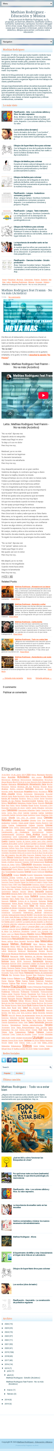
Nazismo (12, 959)
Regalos (35, 1001)
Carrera (26, 813)
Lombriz (37, 929)
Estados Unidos (8, 878)
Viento (35, 1046)
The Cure (14, 1030)
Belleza (4, 803)
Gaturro (15, 891)
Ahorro (9, 782)
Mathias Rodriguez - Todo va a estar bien (31, 639)
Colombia (40, 825)
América (13, 787)
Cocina (11, 825)
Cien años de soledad (25, 818)
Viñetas (42, 1046)
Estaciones (38, 875)
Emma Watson (17, 869)
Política (12, 983)
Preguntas (37, 987)
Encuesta (20, 872)
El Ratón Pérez (32, 867)
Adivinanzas (6, 780)
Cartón (12, 815)
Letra (9, 282)
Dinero (37, 857)
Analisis (5, 789)
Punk (38, 994)
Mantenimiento (7, 939)
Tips (50, 1030)
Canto (38, 810)
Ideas (31, 905)
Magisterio (46, 933)
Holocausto (6, 903)
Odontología (26, 964)
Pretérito (4, 989)
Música (31, 282)
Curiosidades (41, 844)
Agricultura (48, 780)
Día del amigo (47, 853)
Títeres (4, 1032)
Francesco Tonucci (38, 885)
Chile (50, 815)
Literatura (25, 929)
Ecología (48, 862)
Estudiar (49, 878)
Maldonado (33, 936)
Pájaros (24, 968)
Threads (34, 1030)
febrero (10, 1394)
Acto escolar (37, 777)
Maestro (30, 934)
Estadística (48, 875)
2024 (7, 1332)
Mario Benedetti (20, 941)
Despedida (13, 853)
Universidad (27, 1038)
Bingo (34, 803)
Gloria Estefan (42, 894)
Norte (44, 959)
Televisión (48, 1022)
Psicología (32, 994)
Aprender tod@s (7, 792)
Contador (49, 832)
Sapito (43, 1008)
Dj (35, 860)
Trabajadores (20, 1032)
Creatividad (47, 837)
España (23, 875)
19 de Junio (16, 775)
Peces (21, 973)
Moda (46, 949)
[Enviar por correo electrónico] (2, 576)
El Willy (49, 867)
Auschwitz (21, 796)
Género (30, 891)
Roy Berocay (48, 1005)
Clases (32, 823)
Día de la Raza (37, 853)
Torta (11, 1032)
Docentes (48, 860)
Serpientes (41, 1013)
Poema (25, 981)
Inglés (39, 910)
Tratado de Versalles (23, 1034)
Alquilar (49, 784)
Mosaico (49, 951)
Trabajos (40, 1032)
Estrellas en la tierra (25, 878)
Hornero (42, 903)
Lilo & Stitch (48, 927)
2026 (28, 774)
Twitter (12, 1038)
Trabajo (31, 1032)
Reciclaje (11, 998)
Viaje (16, 1043)
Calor (4, 810)
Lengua (5, 926)
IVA (3, 917)
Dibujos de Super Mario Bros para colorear (32, 145)
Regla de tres (6, 1003)
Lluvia (32, 929)
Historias (42, 901)
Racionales (42, 996)
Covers (33, 836)
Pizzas (22, 978)
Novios (12, 961)
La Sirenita (5, 924)
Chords (12, 818)
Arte (50, 791)
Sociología (30, 1018)
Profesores (25, 992)
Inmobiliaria (6, 913)
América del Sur (24, 787)
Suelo (23, 1020)
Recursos (27, 998)
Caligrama (48, 808)
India (50, 908)
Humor (14, 906)
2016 (7, 1364)
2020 (7, 1348)
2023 (7, 1336)
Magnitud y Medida (19, 936)
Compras (42, 827)
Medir (18, 947)
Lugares (33, 931)
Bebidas (40, 801)
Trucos (34, 1034)
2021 (7, 1344)
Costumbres (23, 837)
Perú (34, 975)
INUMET (30, 915)
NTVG (19, 961)
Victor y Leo (31, 1043)
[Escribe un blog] (5, 576)
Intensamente (14, 915)
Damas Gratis (13, 846)
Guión (26, 896)
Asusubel (49, 794)
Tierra (45, 1030)
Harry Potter (15, 899)
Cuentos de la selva (9, 844)
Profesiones (15, 992)
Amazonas (5, 787)
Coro (50, 834)
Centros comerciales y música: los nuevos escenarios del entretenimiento (31, 1222)
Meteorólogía (11, 949)
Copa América (33, 834)
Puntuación (20, 996)
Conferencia (31, 830)
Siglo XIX (12, 1015)
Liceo (42, 927)
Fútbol (44, 887)
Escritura (48, 871)
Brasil (30, 805)
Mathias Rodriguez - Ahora (24, 1237)
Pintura (17, 978)
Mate (37, 941)
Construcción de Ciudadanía (15, 832)
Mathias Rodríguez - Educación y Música (28, 14)
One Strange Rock (43, 964)
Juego (18, 919)
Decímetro (5, 848)
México (20, 949)
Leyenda (31, 926)
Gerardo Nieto (16, 894)
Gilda (34, 894)
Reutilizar (40, 1003)
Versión (4, 1043)
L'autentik (18, 922)
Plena (18, 981)
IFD (37, 906)
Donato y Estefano (8, 862)
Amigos (20, 280)
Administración (26, 780)
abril (9, 1375)
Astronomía (39, 794)
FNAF (15, 885)
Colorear (48, 825)
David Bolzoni (40, 846)
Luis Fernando (43, 931)
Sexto (5, 1015)
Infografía (31, 910)
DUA (31, 862)
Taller (26, 1022)
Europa (16, 880)
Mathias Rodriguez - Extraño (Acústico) (23, 1378)
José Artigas (14, 917)
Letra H (24, 927)
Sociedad (21, 1018)
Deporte (34, 848)
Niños (39, 959)
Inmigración (48, 910)
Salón (19, 1008)
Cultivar (20, 844)
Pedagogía (29, 972)
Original (49, 966)
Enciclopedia (11, 872)
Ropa (41, 1005)
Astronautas (28, 794)
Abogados (48, 775)
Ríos (3, 1005)
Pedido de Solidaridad (43, 973)
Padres (18, 968)
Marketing (30, 941)
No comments (14, 297)
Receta (4, 998)
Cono (40, 830)
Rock (29, 1005)
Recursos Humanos (39, 999)
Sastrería (49, 1008)
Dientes (26, 857)
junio (9, 1371)
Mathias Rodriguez (19, 282)
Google (8, 896)
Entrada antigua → (44, 678)
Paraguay (10, 970)
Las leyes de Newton (33, 924)
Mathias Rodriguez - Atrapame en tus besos (32, 587)
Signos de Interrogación (44, 1015)
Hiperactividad (37, 899)
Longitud (45, 929)
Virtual (4, 1049)
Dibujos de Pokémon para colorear (29, 227)
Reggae (41, 1001)
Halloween (5, 899)
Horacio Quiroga (31, 903)
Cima (39, 820)
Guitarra (44, 280)
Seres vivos (16, 1013)
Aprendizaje (18, 791)
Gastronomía (6, 892)
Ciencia (39, 818)
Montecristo (12, 951)
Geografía (39, 891)
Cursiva (49, 844)
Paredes (24, 970)
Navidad (5, 959)
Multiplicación (34, 954)
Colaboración (21, 825)
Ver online (35, 1040)
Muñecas (43, 954)
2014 (7, 1400)
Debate (49, 846)
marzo (10, 1390)
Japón (6, 917)
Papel (46, 968)
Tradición (49, 1032)
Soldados (49, 1018)
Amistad (44, 787)
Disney (21, 860)
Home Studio (17, 903)
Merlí (44, 947)
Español (30, 875)
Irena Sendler (38, 915)
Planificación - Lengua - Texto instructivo (31, 211)
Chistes (4, 818)
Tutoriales (48, 1034)
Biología (48, 803)
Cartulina (19, 815)
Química (33, 996)
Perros (22, 975)
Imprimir (30, 908)
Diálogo (38, 855)
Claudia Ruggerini (41, 823)
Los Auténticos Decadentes (19, 931)
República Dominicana (23, 1003)
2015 (7, 1368)
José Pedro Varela (26, 917)
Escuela (7, 874)
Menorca (24, 946)
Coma (11, 827)
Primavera (11, 989)
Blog (3, 805)
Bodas (12, 805)
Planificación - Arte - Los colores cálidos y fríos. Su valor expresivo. (32, 113)
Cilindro (33, 820)
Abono (4, 777)
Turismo (41, 1034)
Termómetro (6, 1028)
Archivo (19, 1073)
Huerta (49, 903)
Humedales (6, 906)
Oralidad (33, 966)
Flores (10, 885)
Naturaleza (48, 956)
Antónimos (48, 789)
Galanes (18, 889)
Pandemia (39, 968)
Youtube (41, 1049)
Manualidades (18, 938)
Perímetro (16, 975)
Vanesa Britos (13, 1040)
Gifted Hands (27, 894)
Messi (4, 949)
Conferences (20, 830)
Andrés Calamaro (17, 789)
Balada (37, 796)
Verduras (48, 1040)
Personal (29, 975)
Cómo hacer (25, 827)
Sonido (4, 1020)
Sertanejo (49, 1013)
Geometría (6, 894)
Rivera (7, 1005)
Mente (31, 947)
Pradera (30, 987)
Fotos (19, 885)
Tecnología (39, 1022)
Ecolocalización (38, 862)
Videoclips (6, 1046)
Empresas (34, 869)
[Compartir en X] (8, 576)
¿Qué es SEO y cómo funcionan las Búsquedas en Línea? (28, 1159)
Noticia (49, 959)
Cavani (38, 815)
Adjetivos (15, 780)
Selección (49, 1010)
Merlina (49, 947)
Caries (4, 813)
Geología (48, 891)
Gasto (50, 889)
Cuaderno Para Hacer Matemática (15, 839)
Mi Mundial (29, 949)
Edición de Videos (8, 865)
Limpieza (5, 929)
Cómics (16, 827)
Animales (29, 789)
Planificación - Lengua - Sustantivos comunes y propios (29, 194)
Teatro (31, 1022)
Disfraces (14, 860)
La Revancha (47, 922)
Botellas (24, 805)
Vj (12, 1049)
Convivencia (20, 834)
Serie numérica (26, 1013)
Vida (39, 1043)
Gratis (14, 896)
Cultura (27, 844)
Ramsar (49, 996)
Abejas (33, 775)
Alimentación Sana (37, 784)
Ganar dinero (36, 889)
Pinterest (10, 978)
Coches (4, 825)
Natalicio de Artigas (33, 956)
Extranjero (42, 880)
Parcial (17, 970)
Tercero (48, 1025)
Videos (46, 282)
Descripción (22, 850)
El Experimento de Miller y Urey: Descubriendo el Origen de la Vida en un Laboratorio (32, 1254)
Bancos (49, 796)
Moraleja (42, 951)
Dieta (31, 857)
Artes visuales (8, 794)
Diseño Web (6, 860)
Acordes (11, 777)
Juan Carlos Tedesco (40, 917)
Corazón (45, 834)
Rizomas (14, 1005)
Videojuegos (16, 1046)
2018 (7, 1356)
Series (35, 1013)
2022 (7, 1340)
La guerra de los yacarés (33, 922)
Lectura (49, 924)
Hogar (49, 901)
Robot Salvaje (22, 1005)
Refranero (28, 1001)
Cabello (28, 808)
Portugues (31, 983)
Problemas (6, 992)
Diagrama (30, 855)
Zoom (47, 1048)
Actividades (23, 777)
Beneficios (12, 803)
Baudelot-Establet (29, 801)
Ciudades (14, 823)
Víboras (22, 1043)
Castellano (31, 815)
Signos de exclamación (25, 1015)
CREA (39, 837)
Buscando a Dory (46, 805)
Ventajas (28, 1040)
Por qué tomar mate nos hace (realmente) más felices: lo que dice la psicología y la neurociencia (31, 1175)
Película (5, 975)
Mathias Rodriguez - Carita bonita (28, 622)
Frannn (37, 280)
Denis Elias (19, 848)
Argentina (28, 791)
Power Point (48, 983)
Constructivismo (38, 832)
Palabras (30, 968)
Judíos (13, 919)
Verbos (42, 1040)
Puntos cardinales (8, 996)
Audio (10, 796)
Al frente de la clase (23, 782)
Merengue (38, 947)
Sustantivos (13, 1022)
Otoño (4, 968)
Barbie (42, 799)
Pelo (10, 975)
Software (38, 1018)
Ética (10, 880)
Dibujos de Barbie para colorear (27, 177)
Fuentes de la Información (31, 887)
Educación (26, 864)
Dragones (25, 862)
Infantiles (22, 910)
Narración (14, 956)
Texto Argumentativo (25, 1027)
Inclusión (45, 908)
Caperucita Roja (47, 810)
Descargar (12, 850)
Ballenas (43, 796)
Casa (25, 815)
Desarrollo (41, 848)
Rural (14, 1008)
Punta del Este (46, 994)
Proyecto (24, 994)
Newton (28, 959)
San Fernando (34, 1008)
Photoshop (41, 975)
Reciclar (19, 998)
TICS (40, 1030)
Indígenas (5, 910)
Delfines (12, 848)
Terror (13, 1028)
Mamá (41, 936)
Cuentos (12, 841)
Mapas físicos (47, 939)
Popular (7, 1073)
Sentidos (4, 1013)
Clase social (23, 823)
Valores (5, 1040)
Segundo (40, 1010)
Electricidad (7, 869)
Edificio (18, 865)
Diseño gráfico (46, 857)
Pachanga (10, 968)
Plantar (4, 981)
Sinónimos (5, 1018)
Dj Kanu (40, 860)
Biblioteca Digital (25, 803)
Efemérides (37, 865)
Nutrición (13, 964)
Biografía (41, 803)
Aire (14, 782)
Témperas (5, 1025)
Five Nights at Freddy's (34, 882)
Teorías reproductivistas (32, 1025)
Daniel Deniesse (26, 846)
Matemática (46, 941)
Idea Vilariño (23, 906)
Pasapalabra (33, 970)
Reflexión (13, 1001)
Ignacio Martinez (46, 906)
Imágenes (22, 908)
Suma (29, 1020)
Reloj (13, 1003)
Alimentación (23, 784)
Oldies (33, 963)
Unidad (19, 1038)
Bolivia (18, 805)
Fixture (45, 882)
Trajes (12, 1034)
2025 (7, 1328)
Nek (18, 959)
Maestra (23, 934)
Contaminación (8, 834)
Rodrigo (35, 1005)
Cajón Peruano (38, 808)
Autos (28, 796)
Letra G (18, 927)
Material (5, 944)
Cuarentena (34, 839)
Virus (9, 1049)
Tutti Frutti (6, 1038)
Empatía (27, 869)
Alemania (12, 784)
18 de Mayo (6, 775)
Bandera (14, 798)
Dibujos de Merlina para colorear (28, 161)
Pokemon (40, 981)
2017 (7, 1360)
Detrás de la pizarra (24, 853)
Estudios (5, 880)
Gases (44, 889)
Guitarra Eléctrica (45, 896)
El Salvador (43, 867)
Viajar (10, 1043)
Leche (43, 924)
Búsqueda (5, 808)
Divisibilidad (29, 860)
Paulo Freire (14, 973)
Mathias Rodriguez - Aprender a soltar (30, 604)
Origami (41, 966)
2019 (24, 775)
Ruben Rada (6, 1008)
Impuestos (37, 908)
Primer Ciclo (20, 989)
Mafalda (38, 934)
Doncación (18, 862)
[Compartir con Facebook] (11, 576)
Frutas (18, 887)
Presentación (47, 987)
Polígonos (5, 983)
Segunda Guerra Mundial (22, 1010)
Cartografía (5, 815)
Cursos (4, 846)
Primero (49, 989)
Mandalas (48, 936)
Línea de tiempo (14, 929)
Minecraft (39, 949)
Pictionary (49, 975)
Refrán (21, 1001)
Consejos (48, 830)
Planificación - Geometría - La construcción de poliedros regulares (31, 1301)
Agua (4, 782)
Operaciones (15, 966)
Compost (34, 827)
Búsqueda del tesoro (17, 808)
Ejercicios (46, 865)
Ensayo (34, 872)
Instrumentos (16, 913)
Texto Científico (41, 1028)
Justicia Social (42, 919)
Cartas (41, 813)
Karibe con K (9, 922)
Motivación (6, 954)
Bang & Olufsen (33, 799)
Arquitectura (43, 792)
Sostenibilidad (14, 1020)
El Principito (21, 867)
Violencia (49, 1046)
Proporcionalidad (46, 992)
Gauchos (23, 892)
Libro (37, 926)
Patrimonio (43, 970)
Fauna (11, 882)
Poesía (31, 981)
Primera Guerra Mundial (35, 989)
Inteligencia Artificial (32, 912)
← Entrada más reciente (12, 678)
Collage (32, 825)
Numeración (38, 961)
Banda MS (6, 798)
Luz (12, 934)
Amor (50, 787)
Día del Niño (21, 855)
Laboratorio (22, 924)
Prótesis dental (7, 994)
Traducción (5, 1034)
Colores (5, 827)
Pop (18, 983)
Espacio (16, 875)
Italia (45, 915)
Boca (7, 805)
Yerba (35, 1049)
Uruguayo (48, 1038)
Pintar (4, 978)
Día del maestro (8, 855)
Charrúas (44, 815)
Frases (13, 887)
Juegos (25, 919)
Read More (15, 599)
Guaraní (20, 896)
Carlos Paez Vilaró (14, 813)
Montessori (22, 951)
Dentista (27, 848)
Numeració (27, 961)
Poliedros (48, 981)
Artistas (19, 794)
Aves (32, 796)
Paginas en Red (32, 1446)
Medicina (42, 944)
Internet (23, 915)
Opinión (25, 966)
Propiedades (35, 992)
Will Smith (29, 1049)
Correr (15, 837)
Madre (17, 934)
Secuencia (6, 1010)
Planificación (35, 978)
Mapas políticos (7, 941)
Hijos (22, 899)
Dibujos (10, 857)
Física (23, 882)
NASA (22, 956)
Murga (50, 954)
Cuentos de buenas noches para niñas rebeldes (34, 841)
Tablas (20, 1022)
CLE (50, 823)
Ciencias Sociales (20, 820)
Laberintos (13, 924)
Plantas (11, 981)
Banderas (22, 799)
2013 (7, 1404)
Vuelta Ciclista (19, 1049)
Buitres (36, 805)
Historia (13, 901)
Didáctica (18, 857)
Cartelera (48, 813)
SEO (9, 1013)
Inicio (4, 280)
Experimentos (32, 880)
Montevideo (32, 951)
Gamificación (26, 889)
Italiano (49, 915)
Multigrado (23, 954)
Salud (25, 1008)
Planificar (48, 978)
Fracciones (26, 884)
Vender (20, 1040)
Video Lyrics (47, 1043)
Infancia (13, 910)
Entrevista (40, 872)
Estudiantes (39, 878)
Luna (8, 934)
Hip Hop (28, 899)
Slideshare (13, 1018)
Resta (34, 1003)
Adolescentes (37, 780)
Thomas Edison (24, 1030)
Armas (35, 792)
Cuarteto (42, 839)
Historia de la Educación (28, 901)
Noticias (5, 961)
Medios (12, 947)
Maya (35, 944)
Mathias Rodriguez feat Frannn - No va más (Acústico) (27, 292)
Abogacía (41, 775)
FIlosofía (17, 882)
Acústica (11, 280)
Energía (28, 871)
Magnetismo (6, 936)
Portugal (24, 983)
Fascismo (5, 882)
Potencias (39, 983)
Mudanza (15, 954)
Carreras (33, 813)
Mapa (27, 939)
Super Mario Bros (39, 1020)
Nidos (34, 959)
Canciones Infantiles (26, 810)
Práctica (6, 986)
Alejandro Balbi (36, 782)
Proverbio (17, 994)
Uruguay (38, 282)
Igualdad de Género (10, 908)
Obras (19, 964)
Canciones (28, 280)
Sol (43, 1018)
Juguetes (33, 919)
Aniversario (39, 789)
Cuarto (49, 839)
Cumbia (33, 844)
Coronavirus (6, 837)
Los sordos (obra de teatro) (26, 130)
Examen (22, 880)
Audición (5, 796)
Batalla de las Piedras (11, 801)
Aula (15, 796)
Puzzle (27, 996)
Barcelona (48, 799)
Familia (49, 880)
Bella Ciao (48, 801)
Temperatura (15, 1025)
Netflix (22, 959)
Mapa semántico (36, 939)
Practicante (18, 986)
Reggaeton (48, 1001)
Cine (43, 820)
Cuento (5, 841)
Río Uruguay (48, 1003)
